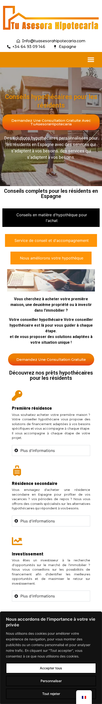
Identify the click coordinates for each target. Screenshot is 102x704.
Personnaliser (51, 681)
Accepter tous (51, 668)
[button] (90, 59)
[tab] (51, 217)
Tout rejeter (51, 694)
